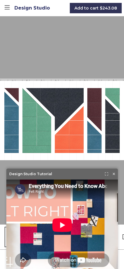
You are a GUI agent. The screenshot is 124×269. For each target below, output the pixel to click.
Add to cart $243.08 (95, 8)
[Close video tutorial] (114, 174)
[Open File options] (7, 8)
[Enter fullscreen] (106, 174)
